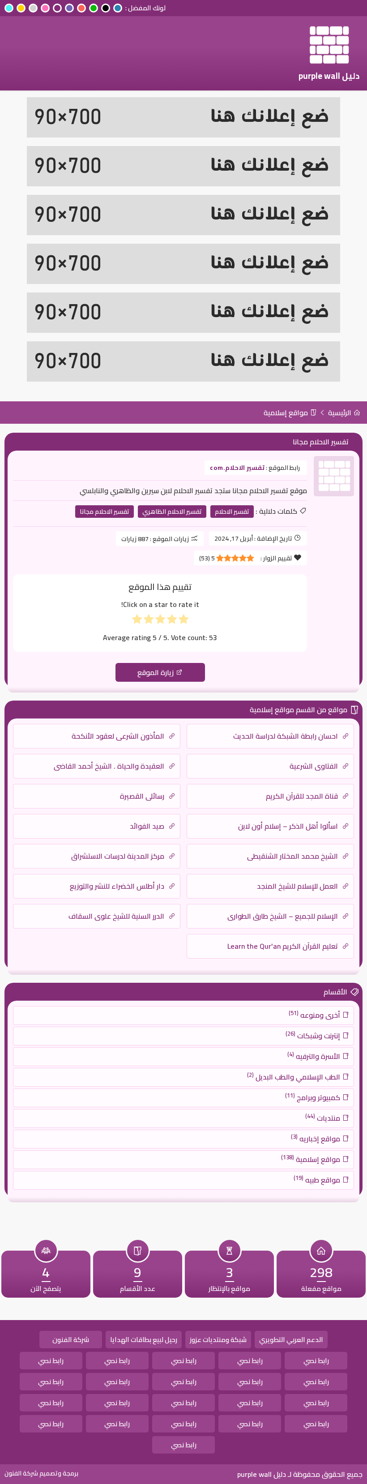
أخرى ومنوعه (315, 1014)
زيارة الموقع (156, 672)
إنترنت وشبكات (314, 1035)
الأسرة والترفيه (314, 1056)
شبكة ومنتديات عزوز (218, 1339)
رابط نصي (316, 1360)
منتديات (323, 1117)
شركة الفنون (70, 1339)
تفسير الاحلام (232, 511)
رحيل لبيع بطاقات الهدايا (143, 1339)
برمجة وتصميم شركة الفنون (41, 1473)
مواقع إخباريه (316, 1138)
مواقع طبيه (318, 1179)
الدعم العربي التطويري (291, 1339)
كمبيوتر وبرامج (313, 1097)
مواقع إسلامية (287, 412)
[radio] (183, 621)
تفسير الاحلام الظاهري (172, 511)
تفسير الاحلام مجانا (104, 511)
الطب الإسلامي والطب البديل (294, 1076)
